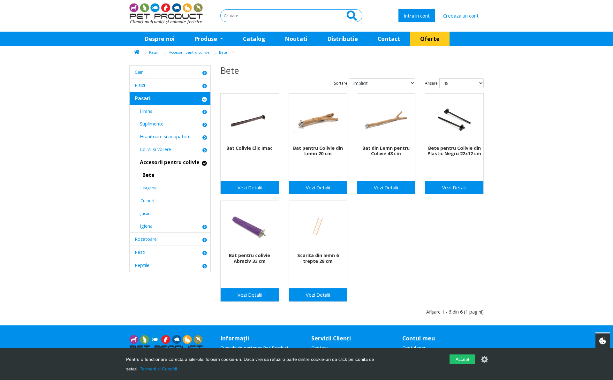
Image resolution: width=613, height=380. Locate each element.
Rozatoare (146, 239)
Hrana (144, 111)
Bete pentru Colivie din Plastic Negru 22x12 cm (454, 150)
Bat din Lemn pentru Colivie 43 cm (386, 150)
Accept (462, 359)
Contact (389, 38)
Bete (223, 52)
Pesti (140, 252)
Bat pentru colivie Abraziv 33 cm (249, 258)
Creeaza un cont (461, 15)
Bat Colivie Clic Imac (249, 148)
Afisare (431, 83)
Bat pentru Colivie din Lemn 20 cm (318, 150)
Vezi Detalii (250, 187)
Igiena (144, 226)
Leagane (146, 188)
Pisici (140, 85)
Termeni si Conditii (158, 368)
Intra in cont (417, 15)
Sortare (340, 83)
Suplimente (149, 124)
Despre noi (159, 38)
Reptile (142, 265)
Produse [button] (206, 38)
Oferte (430, 38)
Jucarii (143, 213)
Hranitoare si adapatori (162, 136)
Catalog (254, 38)
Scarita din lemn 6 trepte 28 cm (318, 258)
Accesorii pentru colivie (189, 52)
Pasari (154, 52)
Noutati (296, 38)
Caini (140, 72)
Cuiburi (144, 200)
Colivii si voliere (153, 149)
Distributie (342, 38)
